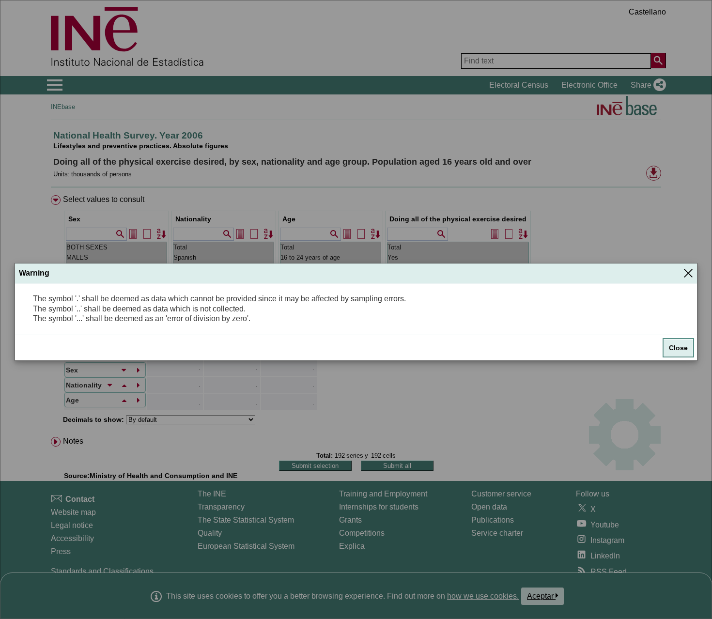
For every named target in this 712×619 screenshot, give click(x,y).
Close (678, 348)
